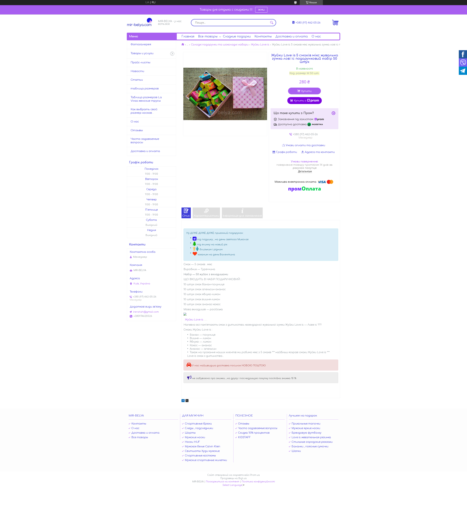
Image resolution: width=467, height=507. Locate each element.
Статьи (137, 79)
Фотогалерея (141, 44)
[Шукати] (271, 22)
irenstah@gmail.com (146, 312)
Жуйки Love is (260, 44)
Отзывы (137, 130)
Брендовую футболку (306, 432)
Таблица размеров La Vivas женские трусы (146, 99)
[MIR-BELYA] (141, 22)
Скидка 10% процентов (254, 432)
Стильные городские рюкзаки (312, 442)
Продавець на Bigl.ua (233, 478)
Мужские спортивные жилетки (206, 460)
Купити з (300, 100)
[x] (187, 401)
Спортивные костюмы (200, 455)
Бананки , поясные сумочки (310, 446)
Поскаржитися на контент (222, 481)
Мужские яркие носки (306, 428)
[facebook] (183, 401)
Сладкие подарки (237, 36)
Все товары (207, 36)
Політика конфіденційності (258, 481)
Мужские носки (195, 437)
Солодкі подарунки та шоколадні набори (219, 44)
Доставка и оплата (291, 36)
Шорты (190, 432)
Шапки (296, 451)
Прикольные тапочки (306, 423)
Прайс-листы (140, 62)
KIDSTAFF (244, 437)
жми (261, 9)
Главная (188, 36)
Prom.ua (255, 475)
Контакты (263, 36)
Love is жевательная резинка (311, 437)
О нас (316, 36)
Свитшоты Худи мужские (202, 451)
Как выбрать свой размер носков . (144, 111)
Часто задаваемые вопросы (145, 140)
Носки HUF (192, 442)
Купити (306, 91)
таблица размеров (145, 88)
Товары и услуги (142, 53)
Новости (137, 71)
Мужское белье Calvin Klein (202, 446)
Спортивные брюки (198, 423)
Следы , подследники (199, 428)
